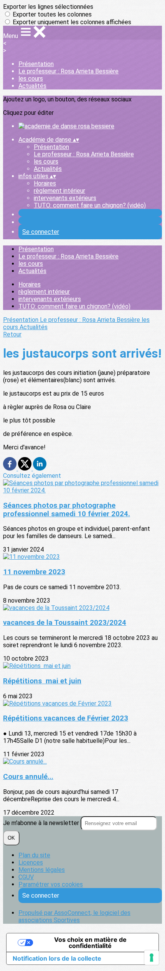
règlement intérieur (59, 190)
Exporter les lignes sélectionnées (48, 6)
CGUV (26, 877)
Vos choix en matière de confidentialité (90, 942)
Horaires (45, 183)
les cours (30, 78)
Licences (30, 862)
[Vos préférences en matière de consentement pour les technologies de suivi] (151, 957)
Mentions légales (41, 869)
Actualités (32, 85)
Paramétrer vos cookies (50, 884)
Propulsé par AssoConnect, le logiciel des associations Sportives (74, 916)
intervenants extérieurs (65, 198)
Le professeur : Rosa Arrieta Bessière (68, 71)
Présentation (36, 64)
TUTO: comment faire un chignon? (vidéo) (90, 205)
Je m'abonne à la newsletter (42, 823)
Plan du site (34, 855)
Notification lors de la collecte (57, 958)
